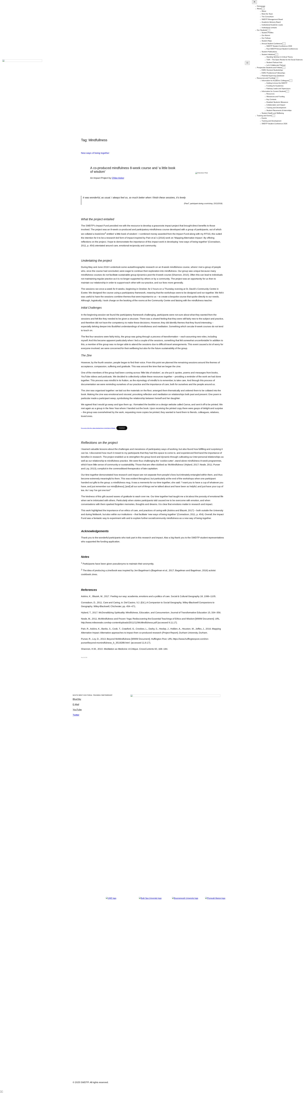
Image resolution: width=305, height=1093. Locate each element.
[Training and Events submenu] (273, 115)
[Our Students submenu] (268, 30)
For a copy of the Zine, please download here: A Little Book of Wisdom (98, 428)
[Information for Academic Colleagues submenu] (290, 80)
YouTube (77, 709)
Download (122, 428)
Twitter (76, 715)
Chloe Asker (118, 178)
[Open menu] (247, 63)
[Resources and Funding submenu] (276, 78)
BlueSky (77, 699)
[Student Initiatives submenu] (276, 54)
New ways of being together (95, 153)
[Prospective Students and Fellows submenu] (283, 67)
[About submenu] (263, 8)
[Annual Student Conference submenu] (284, 43)
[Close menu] (254, 2)
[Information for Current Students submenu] (287, 91)
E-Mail (76, 704)
